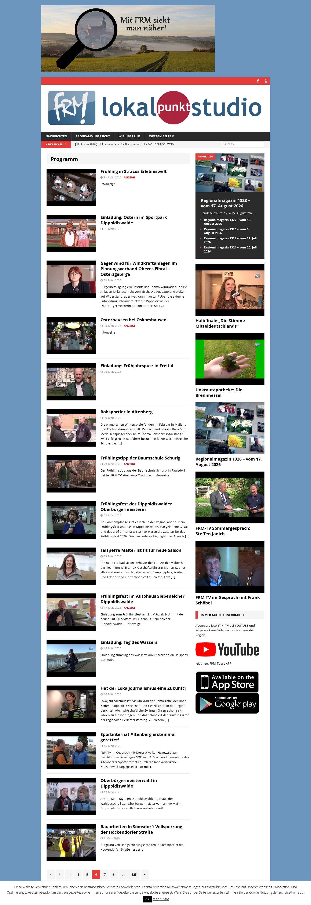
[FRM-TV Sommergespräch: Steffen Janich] (229, 521)
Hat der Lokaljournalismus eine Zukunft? (143, 688)
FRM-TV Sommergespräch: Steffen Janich (222, 531)
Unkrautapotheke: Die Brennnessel (218, 392)
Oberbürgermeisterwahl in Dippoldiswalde (128, 783)
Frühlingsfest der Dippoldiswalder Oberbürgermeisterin (136, 506)
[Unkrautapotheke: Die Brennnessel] (229, 382)
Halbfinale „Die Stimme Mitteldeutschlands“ (220, 323)
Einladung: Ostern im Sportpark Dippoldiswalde (133, 220)
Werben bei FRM (161, 136)
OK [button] (147, 899)
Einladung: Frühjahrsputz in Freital (136, 365)
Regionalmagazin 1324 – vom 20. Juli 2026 (230, 249)
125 (134, 874)
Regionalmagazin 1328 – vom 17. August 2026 (225, 203)
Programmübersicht (93, 136)
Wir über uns (129, 136)
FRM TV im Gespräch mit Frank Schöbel (227, 600)
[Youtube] (266, 81)
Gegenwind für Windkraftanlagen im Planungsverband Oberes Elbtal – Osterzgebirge (138, 268)
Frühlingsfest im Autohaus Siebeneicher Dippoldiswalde (142, 598)
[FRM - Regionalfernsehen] (155, 108)
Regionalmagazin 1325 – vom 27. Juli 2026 (230, 240)
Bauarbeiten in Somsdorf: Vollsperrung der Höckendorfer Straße (141, 829)
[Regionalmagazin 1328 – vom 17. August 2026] (229, 190)
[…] (161, 306)
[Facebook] (257, 81)
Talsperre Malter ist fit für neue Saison (140, 550)
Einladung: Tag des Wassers (128, 642)
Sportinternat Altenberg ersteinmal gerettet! (138, 737)
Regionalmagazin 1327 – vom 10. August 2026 (227, 222)
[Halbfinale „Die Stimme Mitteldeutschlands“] (229, 313)
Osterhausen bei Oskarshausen (133, 320)
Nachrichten (56, 136)
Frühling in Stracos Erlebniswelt (133, 171)
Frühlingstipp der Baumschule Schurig (140, 458)
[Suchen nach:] (243, 144)
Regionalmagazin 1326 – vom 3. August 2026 (226, 231)
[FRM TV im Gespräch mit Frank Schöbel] (229, 590)
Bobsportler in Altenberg (126, 412)
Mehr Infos (161, 899)
